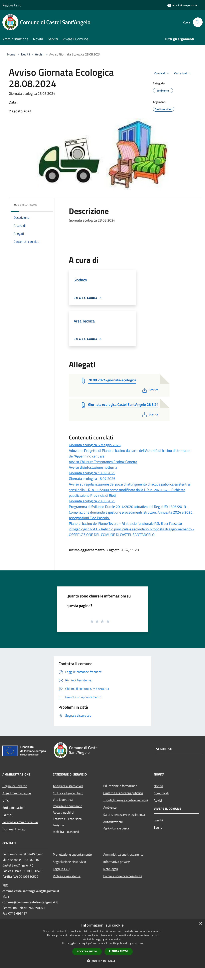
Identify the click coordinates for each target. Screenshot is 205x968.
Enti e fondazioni (13, 807)
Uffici (5, 800)
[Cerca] (198, 22)
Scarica (153, 389)
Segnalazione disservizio (69, 861)
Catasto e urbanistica (67, 818)
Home (11, 54)
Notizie (158, 786)
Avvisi (39, 54)
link (141, 943)
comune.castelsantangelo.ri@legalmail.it (30, 890)
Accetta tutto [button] (87, 951)
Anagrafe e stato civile (68, 786)
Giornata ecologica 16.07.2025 (92, 478)
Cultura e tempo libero (68, 793)
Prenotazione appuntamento (72, 854)
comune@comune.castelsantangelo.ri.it (30, 902)
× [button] (200, 923)
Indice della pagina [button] (25, 204)
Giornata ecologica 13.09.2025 (92, 473)
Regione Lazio (11, 5)
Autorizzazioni (113, 821)
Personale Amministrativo (20, 822)
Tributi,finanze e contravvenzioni (125, 800)
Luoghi (158, 820)
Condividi (160, 73)
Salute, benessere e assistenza (124, 814)
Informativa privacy (116, 861)
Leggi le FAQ (61, 868)
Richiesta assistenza (66, 876)
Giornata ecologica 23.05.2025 (92, 501)
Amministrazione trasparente (123, 854)
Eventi (158, 827)
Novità (25, 54)
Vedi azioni (180, 73)
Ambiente (110, 807)
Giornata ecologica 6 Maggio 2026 (95, 445)
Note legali (110, 868)
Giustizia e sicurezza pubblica (123, 793)
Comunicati (161, 793)
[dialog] (102, 943)
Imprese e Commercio (67, 806)
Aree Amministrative (16, 793)
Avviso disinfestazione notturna (93, 467)
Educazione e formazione (120, 785)
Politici (7, 814)
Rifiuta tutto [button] (118, 951)
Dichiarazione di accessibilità (122, 876)
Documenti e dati (14, 829)
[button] (102, 960)
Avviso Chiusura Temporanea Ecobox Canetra (103, 461)
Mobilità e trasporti (66, 831)
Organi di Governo (14, 786)
